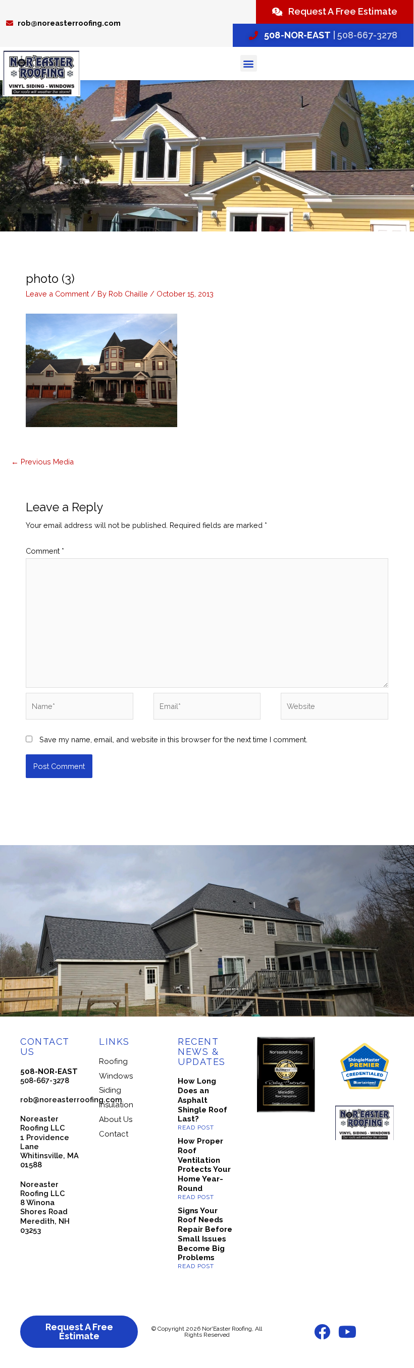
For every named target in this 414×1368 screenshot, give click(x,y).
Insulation (116, 1104)
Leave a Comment (57, 293)
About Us (115, 1119)
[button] (248, 63)
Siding (110, 1090)
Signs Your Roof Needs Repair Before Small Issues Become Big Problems (205, 1234)
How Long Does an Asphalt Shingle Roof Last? (202, 1100)
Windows (116, 1076)
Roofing (113, 1061)
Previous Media (42, 461)
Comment (45, 551)
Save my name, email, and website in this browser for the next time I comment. (173, 739)
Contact (113, 1134)
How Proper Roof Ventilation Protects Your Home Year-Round (204, 1165)
